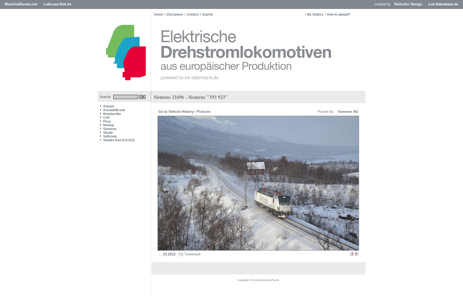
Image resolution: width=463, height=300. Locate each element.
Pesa (107, 121)
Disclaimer (175, 14)
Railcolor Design (408, 4)
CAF (106, 118)
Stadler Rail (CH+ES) (119, 140)
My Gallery (315, 14)
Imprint (207, 14)
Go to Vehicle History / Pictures (184, 112)
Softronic (110, 136)
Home (158, 14)
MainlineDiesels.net (21, 4)
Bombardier (112, 114)
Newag (108, 125)
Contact (193, 14)
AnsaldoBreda (114, 110)
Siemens (110, 129)
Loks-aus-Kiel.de (57, 4)
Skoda (108, 133)
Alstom (108, 106)
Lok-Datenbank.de (443, 4)
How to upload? (338, 14)
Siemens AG (346, 112)
